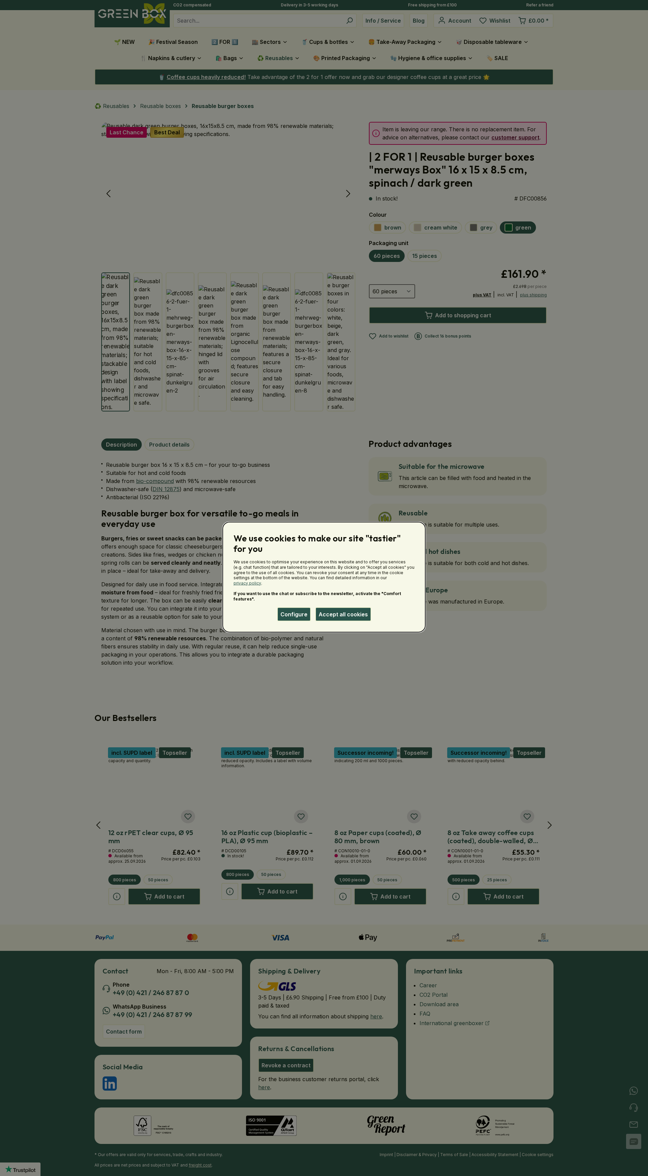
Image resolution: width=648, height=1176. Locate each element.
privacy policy (247, 582)
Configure (293, 614)
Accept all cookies (343, 614)
